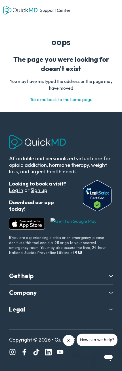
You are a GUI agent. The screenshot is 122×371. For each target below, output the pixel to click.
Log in (16, 190)
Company (23, 293)
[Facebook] (24, 353)
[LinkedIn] (48, 353)
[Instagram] (12, 353)
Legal (17, 309)
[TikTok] (36, 353)
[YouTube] (60, 353)
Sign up (39, 190)
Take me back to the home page (61, 99)
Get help (21, 276)
